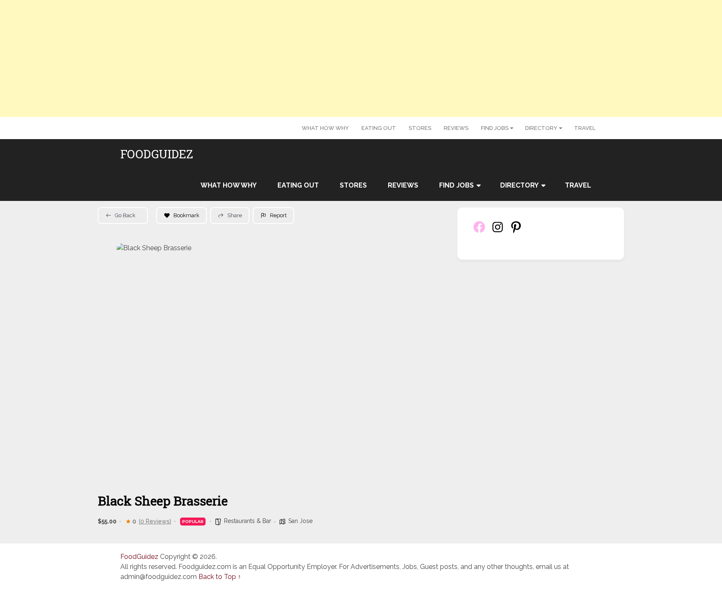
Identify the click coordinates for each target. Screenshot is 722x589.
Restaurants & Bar (247, 521)
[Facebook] (479, 232)
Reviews (456, 128)
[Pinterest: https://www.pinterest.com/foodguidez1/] (516, 232)
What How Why (325, 128)
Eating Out (378, 128)
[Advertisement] (361, 58)
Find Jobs (494, 128)
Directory (541, 128)
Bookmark (186, 215)
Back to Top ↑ (219, 577)
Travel (584, 128)
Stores (420, 128)
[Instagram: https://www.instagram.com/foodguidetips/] (497, 232)
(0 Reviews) (155, 521)
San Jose (300, 521)
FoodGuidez (156, 154)
